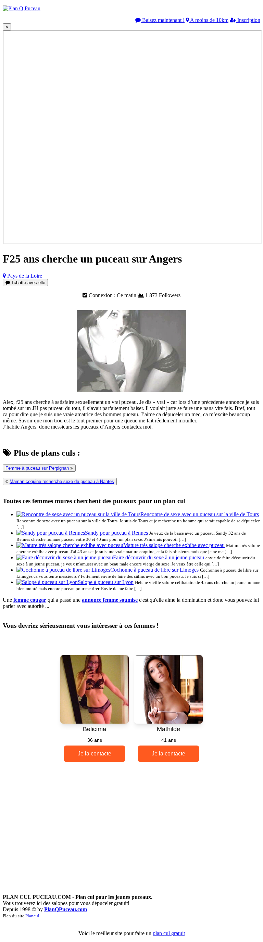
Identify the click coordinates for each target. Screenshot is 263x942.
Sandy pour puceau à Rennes (116, 533)
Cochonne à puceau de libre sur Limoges (154, 570)
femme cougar (29, 600)
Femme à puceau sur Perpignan (37, 468)
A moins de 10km (208, 20)
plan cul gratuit (169, 933)
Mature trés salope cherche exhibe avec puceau (174, 545)
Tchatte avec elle (27, 282)
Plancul (32, 915)
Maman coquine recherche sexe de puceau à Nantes (62, 481)
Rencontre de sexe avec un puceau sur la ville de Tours (199, 514)
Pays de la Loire (24, 276)
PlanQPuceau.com (65, 909)
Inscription (248, 20)
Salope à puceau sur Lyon (106, 582)
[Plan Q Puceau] (21, 8)
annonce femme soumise (110, 600)
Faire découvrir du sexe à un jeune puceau (158, 557)
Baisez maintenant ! (163, 20)
